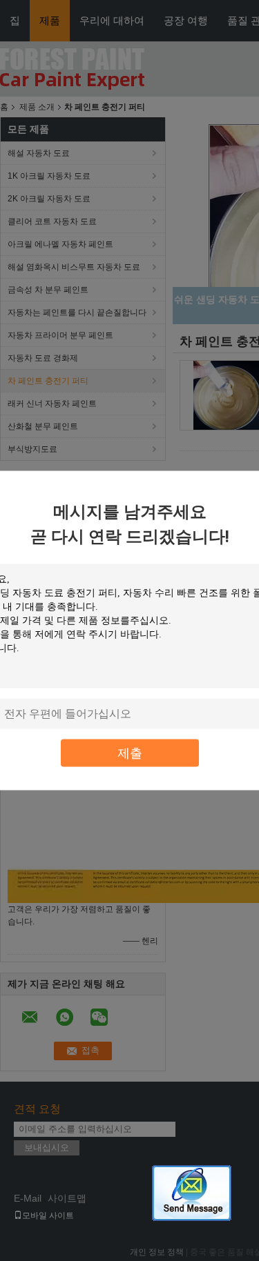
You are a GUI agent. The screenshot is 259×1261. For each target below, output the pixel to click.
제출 (129, 753)
